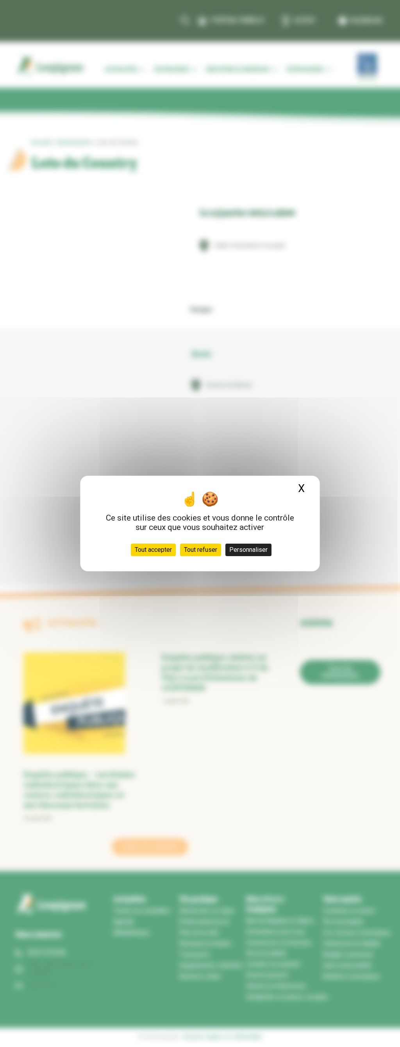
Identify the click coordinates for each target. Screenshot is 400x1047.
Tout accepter (153, 549)
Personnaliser (248, 549)
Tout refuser (200, 549)
